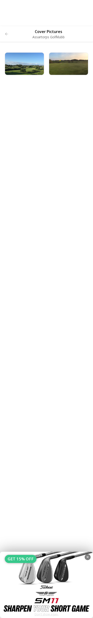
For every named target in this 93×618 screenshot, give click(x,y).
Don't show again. (47, 614)
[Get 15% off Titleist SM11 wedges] (46, 585)
